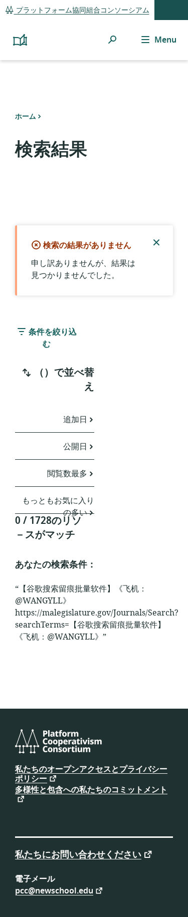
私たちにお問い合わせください (78, 853)
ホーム (25, 116)
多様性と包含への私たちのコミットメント (91, 791)
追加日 (75, 420)
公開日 (75, 447)
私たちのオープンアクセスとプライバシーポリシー (91, 774)
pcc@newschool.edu (54, 890)
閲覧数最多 (67, 474)
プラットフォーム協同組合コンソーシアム (81, 10)
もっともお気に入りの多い (58, 504)
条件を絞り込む (52, 338)
